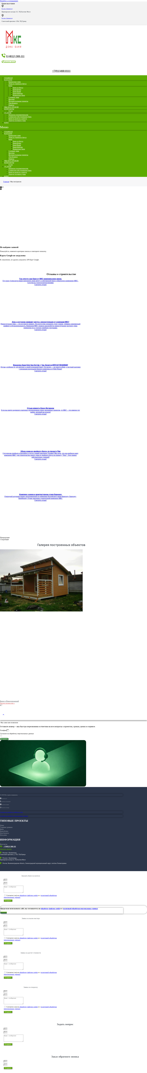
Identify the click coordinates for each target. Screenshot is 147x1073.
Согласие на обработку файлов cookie (11, 812)
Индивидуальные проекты (18, 101)
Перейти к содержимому (9, 1)
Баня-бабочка (18, 93)
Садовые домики (6, 827)
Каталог (8, 80)
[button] (9, 61)
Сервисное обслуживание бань (20, 117)
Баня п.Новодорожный (9, 701)
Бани (10, 86)
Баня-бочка (17, 89)
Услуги (7, 113)
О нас (11, 165)
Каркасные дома (15, 82)
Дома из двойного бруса (17, 84)
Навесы (11, 159)
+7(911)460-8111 (61, 70)
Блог (6, 122)
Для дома (3, 835)
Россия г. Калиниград (7, 8)
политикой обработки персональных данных (80, 909)
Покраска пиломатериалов (18, 115)
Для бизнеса (13, 103)
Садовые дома (14, 97)
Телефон (3, 730)
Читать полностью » (7, 703)
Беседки (12, 99)
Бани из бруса (18, 88)
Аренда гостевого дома (17, 121)
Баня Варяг (17, 91)
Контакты (9, 109)
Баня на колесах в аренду (18, 119)
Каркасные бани (19, 95)
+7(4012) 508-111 (9, 846)
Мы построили (11, 161)
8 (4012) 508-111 (15, 56)
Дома (2, 825)
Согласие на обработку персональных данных (17, 733)
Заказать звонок (6, 849)
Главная (8, 132)
